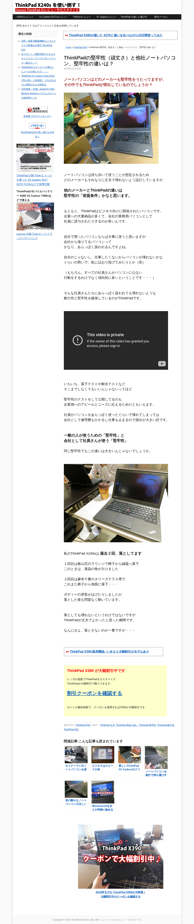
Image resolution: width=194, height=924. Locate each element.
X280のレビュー (25, 17)
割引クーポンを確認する (94, 693)
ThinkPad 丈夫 (107, 725)
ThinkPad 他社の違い (127, 725)
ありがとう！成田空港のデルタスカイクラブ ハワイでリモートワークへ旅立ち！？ (38, 58)
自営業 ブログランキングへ (37, 116)
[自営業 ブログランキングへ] (37, 111)
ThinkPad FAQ (80, 47)
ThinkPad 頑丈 (71, 729)
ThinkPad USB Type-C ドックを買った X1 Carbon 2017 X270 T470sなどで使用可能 (34, 180)
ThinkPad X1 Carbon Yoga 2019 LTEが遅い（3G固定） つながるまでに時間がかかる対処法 (38, 80)
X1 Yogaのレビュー (106, 17)
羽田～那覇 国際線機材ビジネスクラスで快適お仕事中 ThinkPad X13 (38, 45)
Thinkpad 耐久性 (165, 725)
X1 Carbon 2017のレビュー (53, 17)
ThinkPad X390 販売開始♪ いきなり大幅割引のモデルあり (109, 651)
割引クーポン (161, 17)
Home (68, 47)
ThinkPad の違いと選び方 (134, 17)
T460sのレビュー (82, 17)
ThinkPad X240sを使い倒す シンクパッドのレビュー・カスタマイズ (47, 7)
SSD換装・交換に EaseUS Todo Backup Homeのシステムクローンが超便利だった (38, 93)
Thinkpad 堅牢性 (147, 725)
